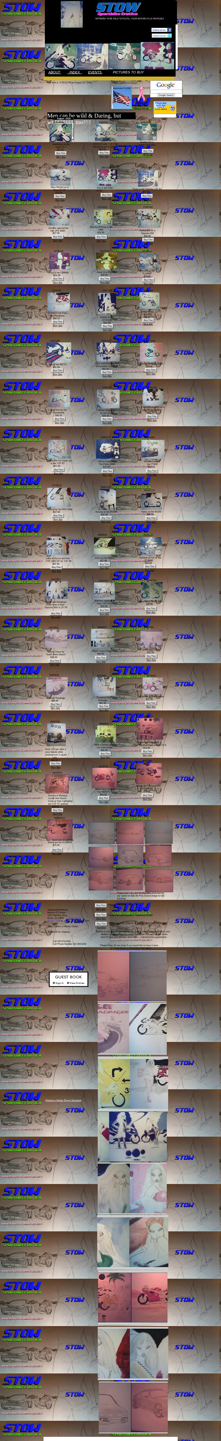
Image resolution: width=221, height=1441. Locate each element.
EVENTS (95, 72)
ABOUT (54, 72)
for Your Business (150, 1439)
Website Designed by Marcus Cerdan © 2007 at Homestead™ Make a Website (105, 1439)
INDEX (74, 72)
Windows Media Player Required (63, 1100)
